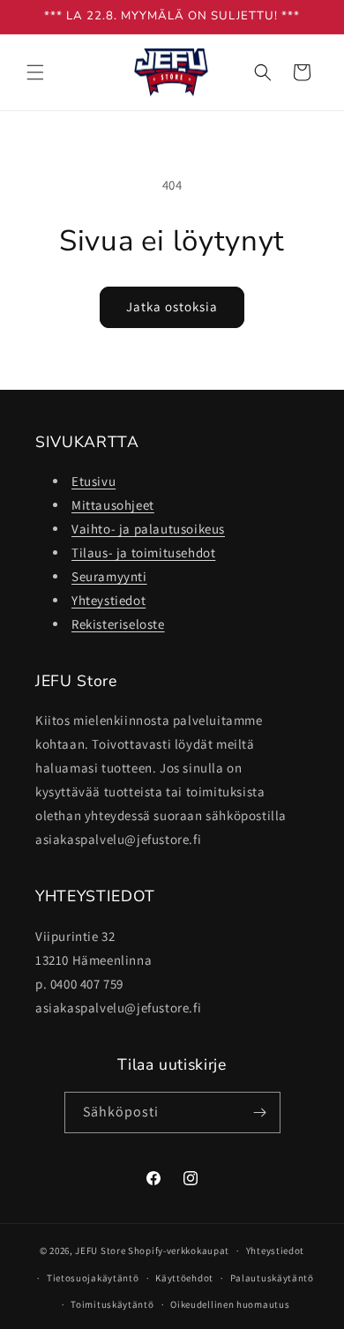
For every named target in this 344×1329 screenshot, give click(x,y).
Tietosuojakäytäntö (93, 1278)
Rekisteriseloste (118, 624)
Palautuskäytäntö (272, 1278)
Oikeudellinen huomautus (229, 1304)
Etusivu (93, 481)
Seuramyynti (109, 576)
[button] (35, 72)
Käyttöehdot (184, 1278)
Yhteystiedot (108, 600)
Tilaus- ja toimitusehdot (143, 552)
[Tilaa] (260, 1112)
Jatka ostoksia (172, 306)
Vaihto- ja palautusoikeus (148, 528)
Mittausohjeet (112, 505)
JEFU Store (100, 1250)
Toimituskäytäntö (112, 1304)
